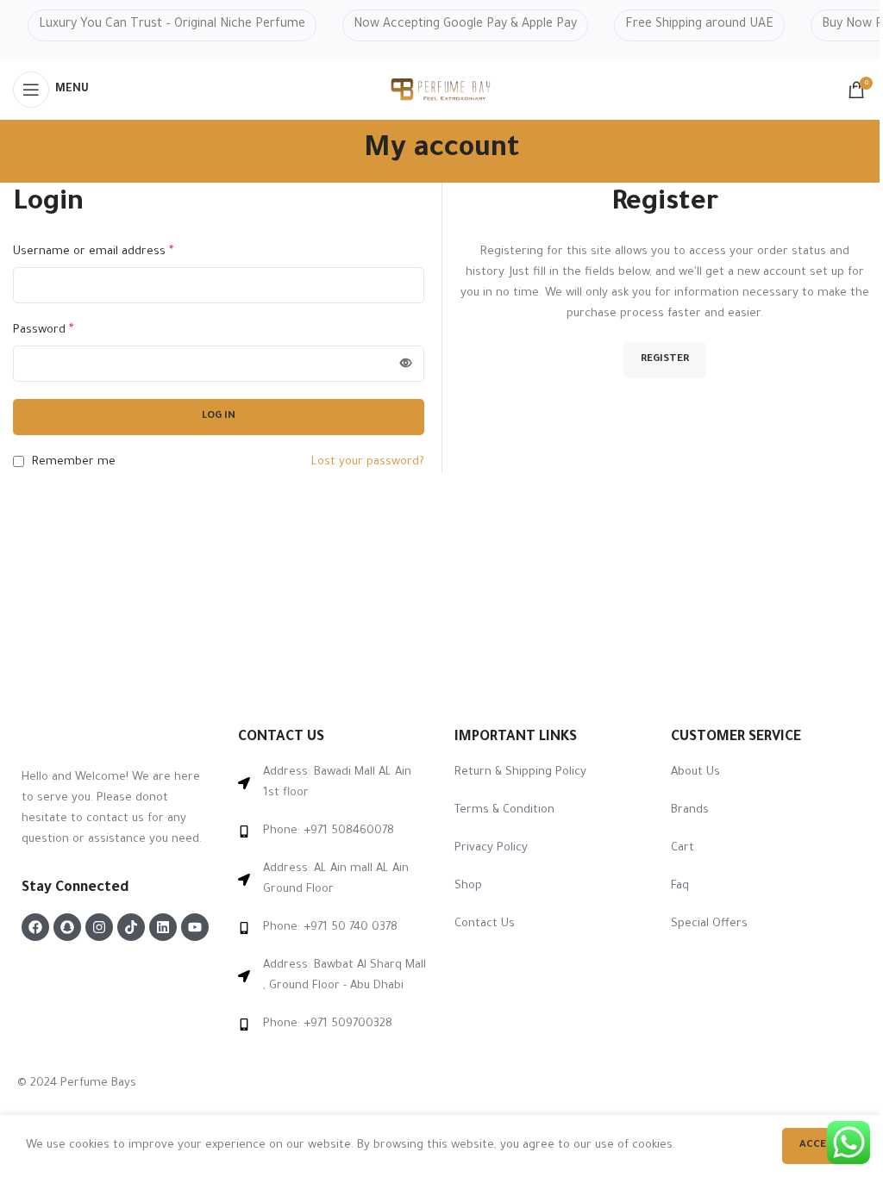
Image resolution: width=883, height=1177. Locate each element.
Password (43, 331)
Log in (218, 416)
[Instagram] (99, 927)
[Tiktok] (131, 927)
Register (665, 359)
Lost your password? (367, 462)
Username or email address (93, 252)
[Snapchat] (67, 927)
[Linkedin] (163, 927)
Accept (819, 1145)
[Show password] (406, 364)
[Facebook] (35, 927)
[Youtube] (195, 927)
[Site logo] (441, 90)
